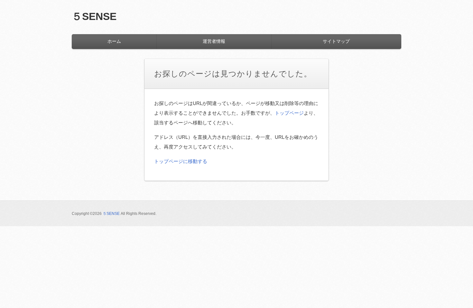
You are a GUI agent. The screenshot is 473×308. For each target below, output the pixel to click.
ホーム (114, 41)
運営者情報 (214, 41)
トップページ (289, 113)
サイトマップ (336, 41)
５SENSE (94, 16)
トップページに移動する (180, 161)
